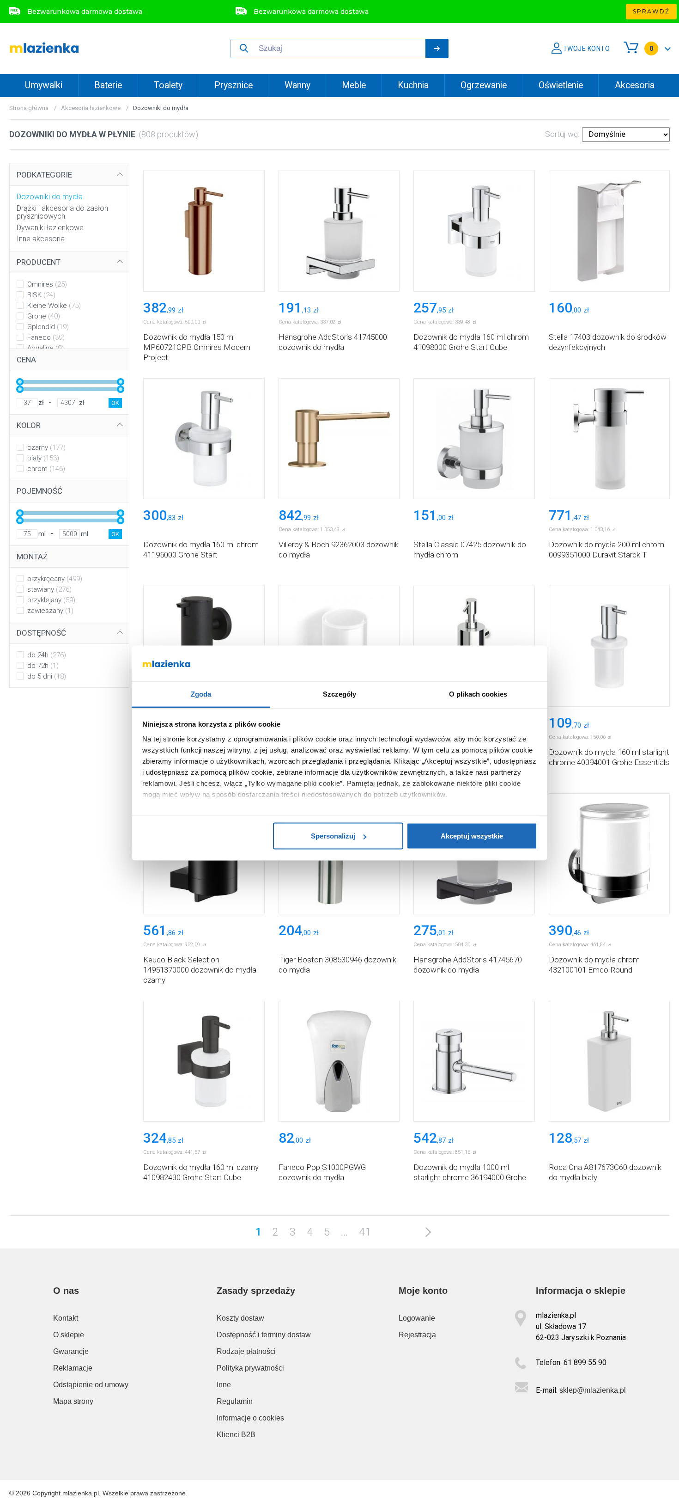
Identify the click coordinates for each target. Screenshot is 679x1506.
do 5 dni (46, 676)
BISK (41, 295)
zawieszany (50, 610)
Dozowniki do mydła (50, 196)
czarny (46, 447)
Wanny (297, 85)
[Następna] (425, 1232)
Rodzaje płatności (246, 1351)
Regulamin (235, 1401)
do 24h (46, 655)
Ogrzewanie (484, 85)
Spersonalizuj (333, 836)
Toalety (168, 85)
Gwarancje (71, 1351)
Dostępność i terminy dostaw (264, 1335)
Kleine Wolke (54, 305)
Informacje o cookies (250, 1418)
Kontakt (65, 1318)
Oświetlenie (561, 85)
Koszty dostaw (240, 1318)
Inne (224, 1385)
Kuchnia (413, 85)
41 (365, 1232)
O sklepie (68, 1335)
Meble (354, 85)
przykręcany (54, 579)
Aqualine (45, 348)
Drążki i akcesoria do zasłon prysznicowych (62, 212)
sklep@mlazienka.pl (592, 1390)
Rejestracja (417, 1335)
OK (115, 402)
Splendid (48, 327)
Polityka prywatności (250, 1368)
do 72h (43, 665)
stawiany (49, 589)
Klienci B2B (236, 1435)
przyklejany (51, 600)
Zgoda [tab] (201, 694)
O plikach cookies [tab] (478, 694)
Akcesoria (635, 85)
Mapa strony (73, 1401)
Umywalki (43, 85)
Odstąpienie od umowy (90, 1385)
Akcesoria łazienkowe (91, 107)
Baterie (108, 85)
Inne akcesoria (41, 238)
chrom (46, 469)
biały (43, 458)
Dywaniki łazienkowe (50, 227)
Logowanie (417, 1318)
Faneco (46, 337)
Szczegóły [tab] (340, 694)
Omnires (47, 284)
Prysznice (233, 85)
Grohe (43, 316)
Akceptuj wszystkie (472, 836)
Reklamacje (72, 1368)
